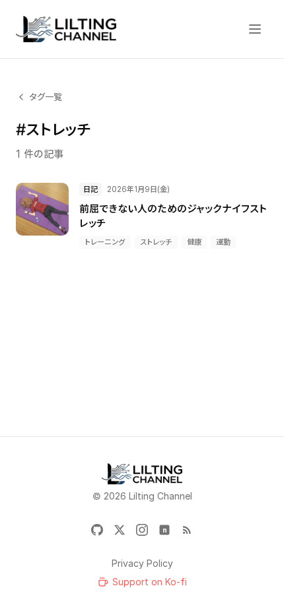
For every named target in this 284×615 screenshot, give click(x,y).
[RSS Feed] (187, 530)
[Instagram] (142, 530)
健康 (194, 242)
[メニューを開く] (255, 29)
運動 (223, 242)
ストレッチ (156, 242)
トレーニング (105, 242)
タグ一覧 (45, 96)
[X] (119, 530)
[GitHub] (97, 530)
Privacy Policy (142, 563)
